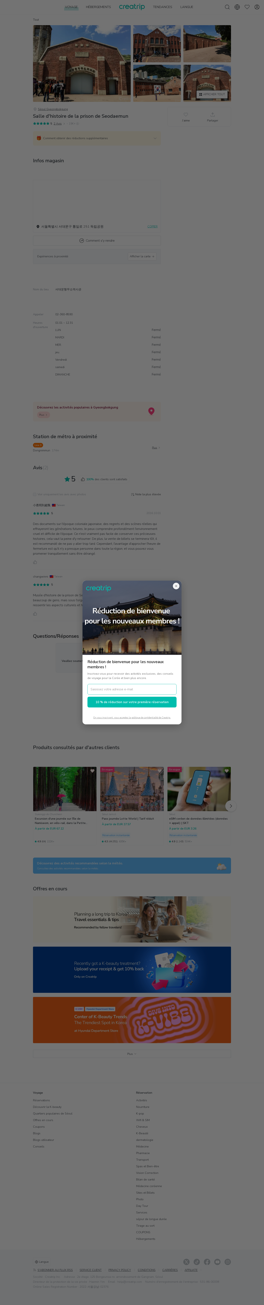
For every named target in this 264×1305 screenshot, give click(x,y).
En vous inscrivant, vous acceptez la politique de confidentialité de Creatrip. (132, 717)
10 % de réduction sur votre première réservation (132, 702)
